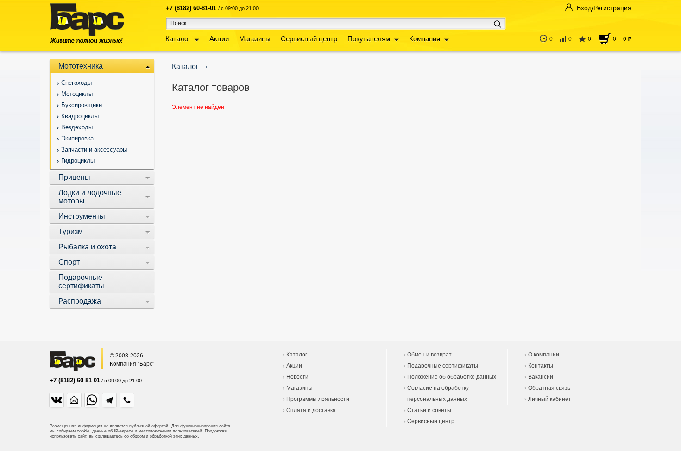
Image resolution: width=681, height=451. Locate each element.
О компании (543, 354)
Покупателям (368, 39)
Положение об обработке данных (451, 377)
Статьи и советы (429, 410)
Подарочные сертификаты (442, 365)
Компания (424, 39)
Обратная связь (549, 388)
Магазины (255, 39)
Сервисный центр (309, 39)
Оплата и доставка (311, 410)
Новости (297, 377)
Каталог (177, 39)
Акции (219, 39)
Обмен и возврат (429, 354)
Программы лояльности (317, 399)
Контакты (540, 365)
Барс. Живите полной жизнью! (87, 23)
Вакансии (540, 377)
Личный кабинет (549, 399)
